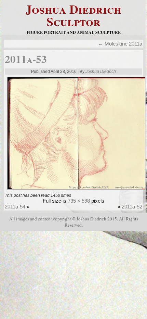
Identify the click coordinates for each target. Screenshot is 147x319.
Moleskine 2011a (120, 44)
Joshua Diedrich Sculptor (73, 15)
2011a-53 (26, 59)
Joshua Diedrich (100, 71)
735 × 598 (79, 201)
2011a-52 (132, 206)
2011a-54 (15, 206)
